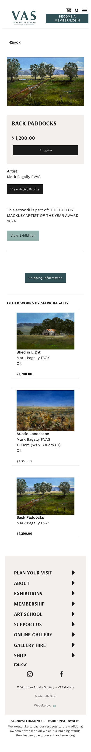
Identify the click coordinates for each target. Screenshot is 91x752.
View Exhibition (22, 235)
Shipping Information (45, 278)
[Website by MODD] (54, 705)
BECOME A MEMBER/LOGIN (67, 18)
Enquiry (45, 150)
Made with (45, 696)
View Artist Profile (24, 189)
